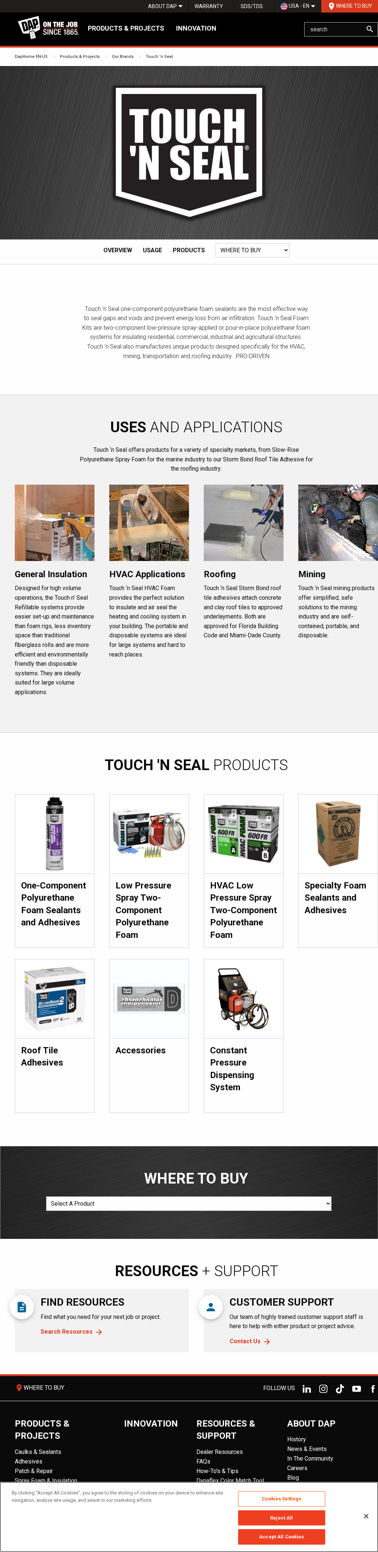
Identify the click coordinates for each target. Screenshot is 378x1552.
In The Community (310, 1458)
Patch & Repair (34, 1471)
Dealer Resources (219, 1451)
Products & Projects (126, 28)
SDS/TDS (252, 6)
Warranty (209, 6)
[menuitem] (162, 6)
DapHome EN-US (31, 56)
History (296, 1439)
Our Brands (123, 56)
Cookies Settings (281, 1498)
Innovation (196, 28)
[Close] (366, 1516)
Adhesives (28, 1461)
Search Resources (67, 1331)
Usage (152, 250)
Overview (117, 250)
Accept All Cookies (281, 1536)
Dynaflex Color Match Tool (230, 1480)
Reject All (281, 1518)
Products (189, 250)
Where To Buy (349, 6)
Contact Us (245, 1341)
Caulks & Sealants (38, 1451)
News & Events (307, 1448)
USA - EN (298, 6)
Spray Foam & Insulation (46, 1480)
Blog (293, 1477)
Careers (297, 1468)
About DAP (162, 6)
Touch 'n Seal (159, 56)
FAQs (203, 1461)
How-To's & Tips (217, 1471)
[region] (189, 1517)
